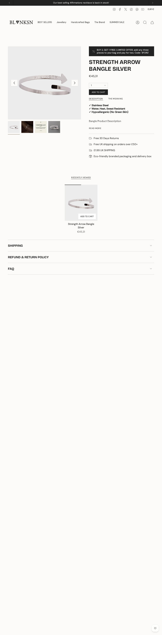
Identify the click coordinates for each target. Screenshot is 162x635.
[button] (61, 22)
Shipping (15, 245)
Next (75, 83)
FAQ (11, 269)
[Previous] (9, 2)
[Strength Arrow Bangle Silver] (81, 203)
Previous (14, 83)
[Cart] (152, 22)
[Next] (152, 2)
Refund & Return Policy (28, 257)
